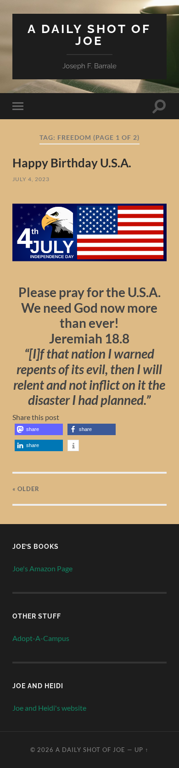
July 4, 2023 (31, 179)
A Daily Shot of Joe (89, 35)
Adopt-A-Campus (40, 638)
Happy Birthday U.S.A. (71, 162)
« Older (25, 488)
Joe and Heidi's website (49, 707)
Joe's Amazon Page (42, 568)
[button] (39, 429)
